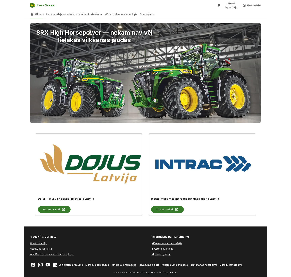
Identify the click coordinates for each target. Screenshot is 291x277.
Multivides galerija (161, 254)
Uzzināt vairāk (51, 209)
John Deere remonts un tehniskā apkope (52, 254)
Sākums (39, 14)
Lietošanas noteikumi (204, 264)
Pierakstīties (254, 5)
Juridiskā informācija (123, 264)
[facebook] (33, 265)
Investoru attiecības (162, 248)
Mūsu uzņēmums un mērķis (121, 14)
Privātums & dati (149, 264)
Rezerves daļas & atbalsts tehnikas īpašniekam (74, 14)
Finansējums (147, 14)
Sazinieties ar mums (71, 264)
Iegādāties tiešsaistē (41, 248)
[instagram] (40, 265)
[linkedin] (55, 265)
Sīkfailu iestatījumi (230, 264)
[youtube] (47, 265)
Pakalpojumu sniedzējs (174, 264)
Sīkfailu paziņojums (97, 264)
